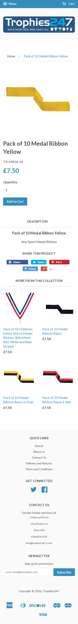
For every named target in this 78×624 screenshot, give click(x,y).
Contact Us (39, 457)
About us (39, 451)
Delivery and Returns (39, 463)
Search (39, 446)
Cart (71, 3)
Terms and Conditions (39, 469)
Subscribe (64, 572)
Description (37, 221)
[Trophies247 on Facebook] (44, 491)
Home (11, 56)
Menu (12, 3)
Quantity (10, 182)
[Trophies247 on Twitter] (33, 491)
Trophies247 (51, 591)
